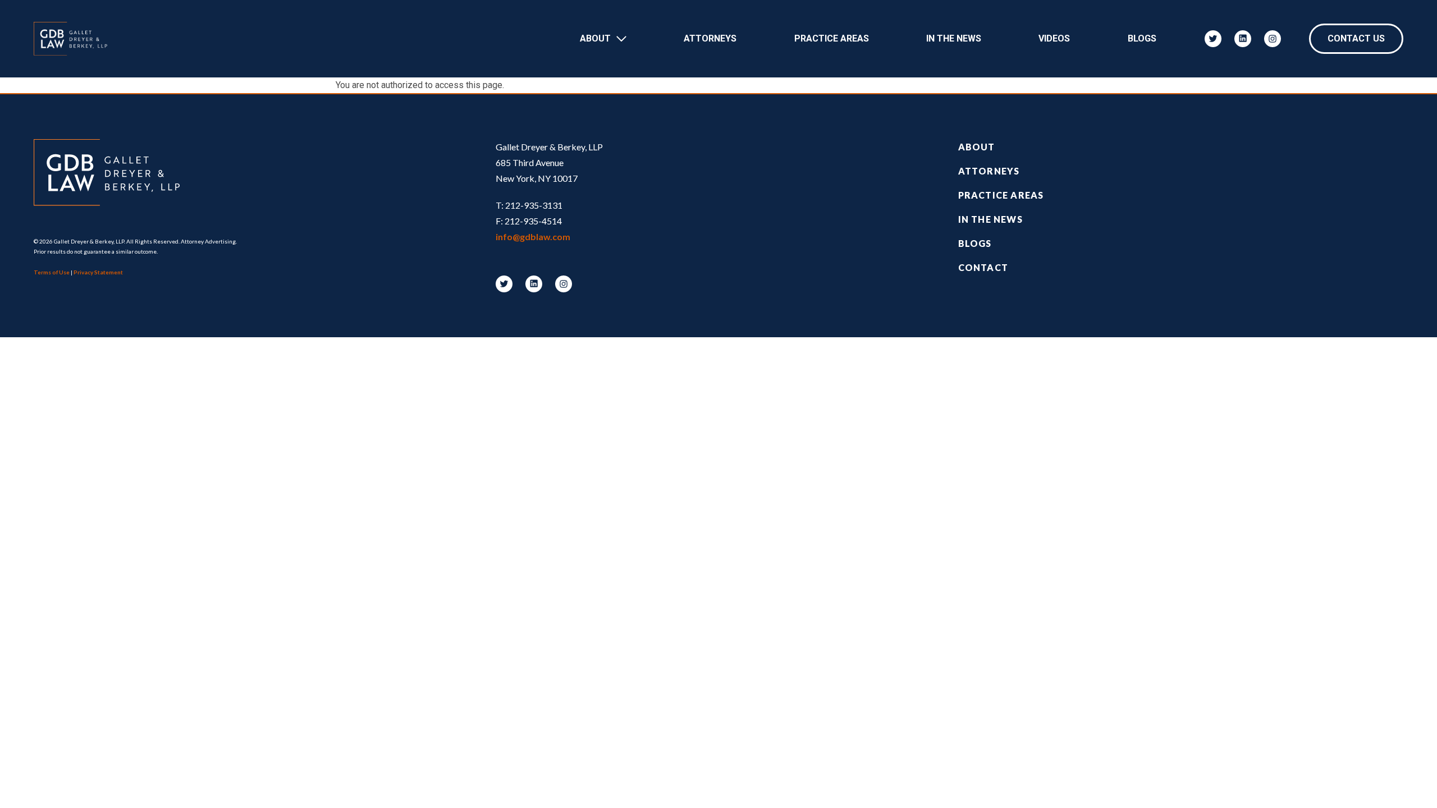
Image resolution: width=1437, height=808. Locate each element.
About (595, 38)
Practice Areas (831, 38)
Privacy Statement (98, 272)
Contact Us (1356, 38)
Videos (1054, 38)
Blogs (1142, 38)
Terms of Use (52, 272)
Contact (983, 267)
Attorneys (710, 38)
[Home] (76, 39)
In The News (953, 38)
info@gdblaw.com (533, 236)
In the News (990, 219)
